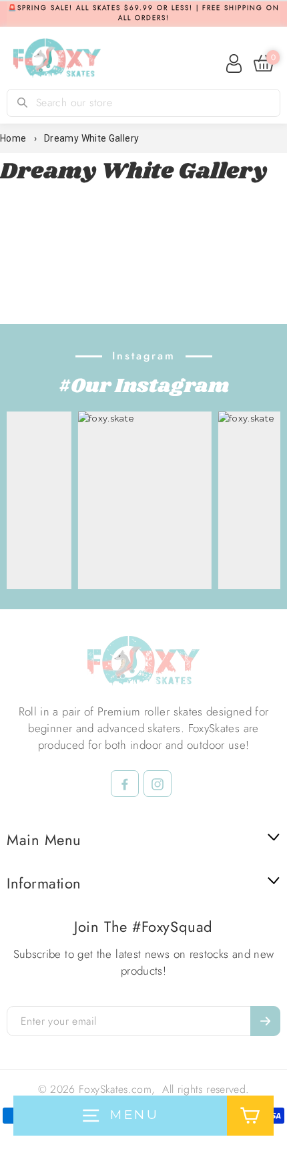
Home (13, 138)
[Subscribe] (265, 1021)
